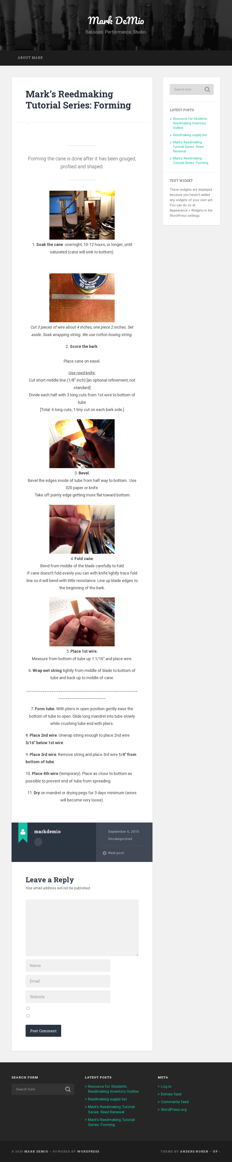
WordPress (88, 1151)
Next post (116, 853)
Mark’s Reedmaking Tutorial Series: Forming (78, 99)
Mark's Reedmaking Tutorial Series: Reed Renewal (188, 146)
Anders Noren (194, 1151)
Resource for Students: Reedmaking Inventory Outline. (190, 123)
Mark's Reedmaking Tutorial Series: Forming (190, 160)
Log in (166, 1086)
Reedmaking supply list (190, 135)
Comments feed (175, 1101)
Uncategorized (120, 839)
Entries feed (171, 1094)
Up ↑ (216, 1151)
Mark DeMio (116, 20)
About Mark (30, 58)
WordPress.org (174, 1109)
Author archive (38, 842)
